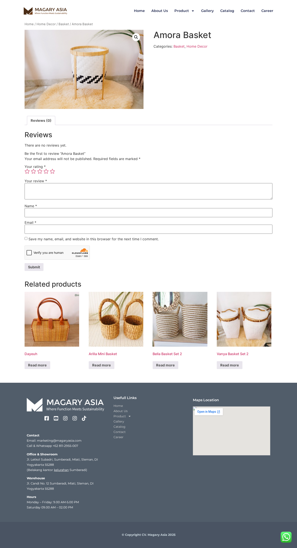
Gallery (207, 11)
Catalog (227, 11)
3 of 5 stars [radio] (39, 171)
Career (267, 11)
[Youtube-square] (55, 418)
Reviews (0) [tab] (41, 120)
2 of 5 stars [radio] (33, 171)
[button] (136, 37)
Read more (37, 365)
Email (30, 222)
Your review (36, 181)
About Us (159, 11)
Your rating (35, 166)
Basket (63, 24)
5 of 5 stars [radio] (52, 171)
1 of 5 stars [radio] (27, 171)
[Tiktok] (84, 418)
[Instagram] (65, 418)
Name (31, 206)
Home (139, 11)
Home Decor (46, 24)
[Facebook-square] (46, 418)
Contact (248, 11)
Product (181, 11)
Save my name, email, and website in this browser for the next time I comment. (93, 239)
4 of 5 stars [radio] (46, 171)
